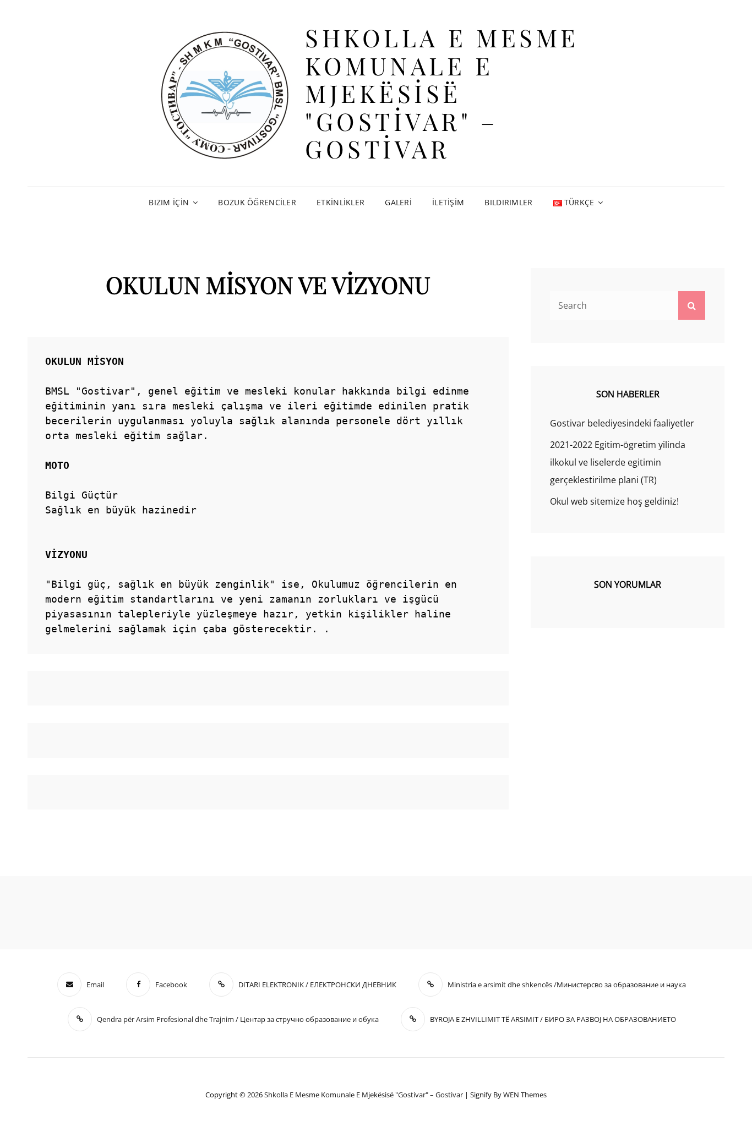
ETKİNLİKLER (340, 202)
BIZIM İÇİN (169, 202)
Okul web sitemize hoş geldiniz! (614, 501)
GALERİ (398, 202)
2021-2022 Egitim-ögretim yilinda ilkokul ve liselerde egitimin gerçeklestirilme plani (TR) (617, 462)
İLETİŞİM (448, 202)
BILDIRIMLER (508, 202)
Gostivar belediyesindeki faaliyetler (622, 423)
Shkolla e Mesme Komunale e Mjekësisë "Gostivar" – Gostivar (442, 93)
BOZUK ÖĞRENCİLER (257, 202)
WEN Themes (525, 1095)
